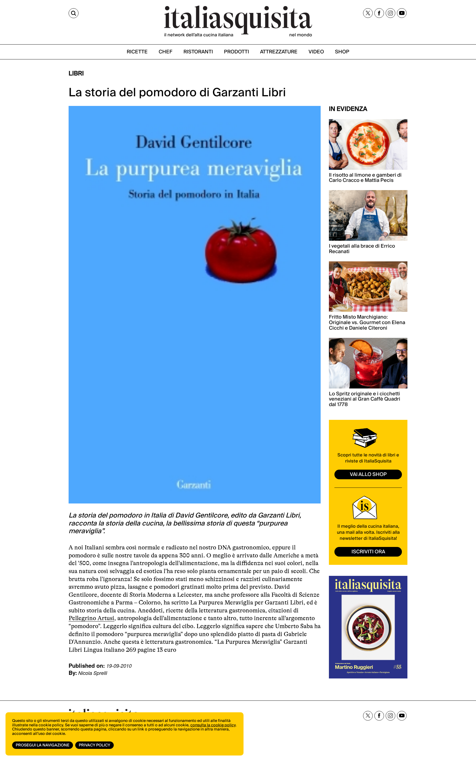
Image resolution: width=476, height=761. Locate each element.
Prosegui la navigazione (42, 745)
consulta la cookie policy (213, 725)
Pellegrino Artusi (91, 618)
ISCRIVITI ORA (368, 552)
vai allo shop (368, 474)
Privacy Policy (94, 745)
